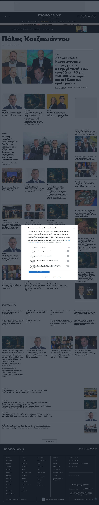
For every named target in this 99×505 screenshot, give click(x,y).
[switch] (67, 251)
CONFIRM (39, 271)
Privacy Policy (58, 277)
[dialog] (49, 252)
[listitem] (49, 248)
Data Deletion (41, 277)
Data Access (49, 277)
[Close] (74, 228)
